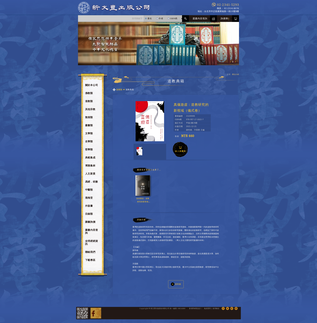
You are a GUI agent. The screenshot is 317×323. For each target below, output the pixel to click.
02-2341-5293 (228, 5)
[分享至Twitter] (227, 308)
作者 (160, 18)
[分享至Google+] (231, 308)
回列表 (178, 284)
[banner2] (158, 43)
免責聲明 (207, 308)
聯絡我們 (90, 251)
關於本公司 (91, 85)
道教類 (89, 101)
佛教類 (89, 93)
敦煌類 (89, 117)
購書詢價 (90, 221)
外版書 (89, 205)
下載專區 (90, 259)
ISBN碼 (173, 18)
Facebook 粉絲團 (96, 313)
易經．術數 (91, 181)
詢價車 (225, 18)
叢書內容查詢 (200, 18)
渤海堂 (89, 197)
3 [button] (235, 62)
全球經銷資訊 (91, 242)
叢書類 (89, 125)
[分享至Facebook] (223, 308)
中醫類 (89, 189)
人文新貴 (90, 173)
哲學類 (89, 149)
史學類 (89, 141)
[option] (158, 43)
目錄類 (89, 213)
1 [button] (230, 62)
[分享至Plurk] (236, 308)
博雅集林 (90, 165)
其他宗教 (90, 109)
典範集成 (90, 157)
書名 (149, 18)
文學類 (89, 133)
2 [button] (232, 62)
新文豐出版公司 (114, 8)
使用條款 (216, 308)
